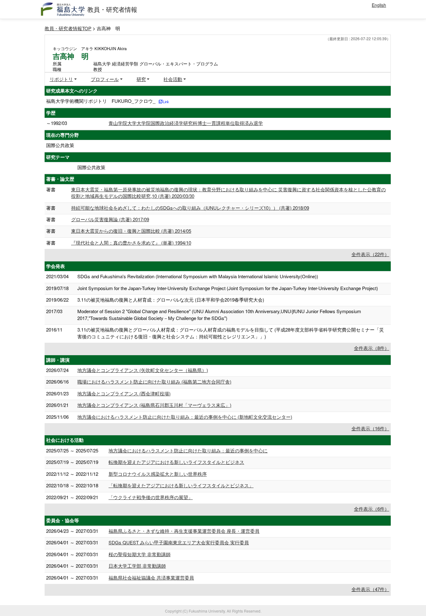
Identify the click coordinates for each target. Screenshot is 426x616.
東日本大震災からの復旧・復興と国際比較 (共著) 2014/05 (131, 230)
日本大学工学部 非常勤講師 (137, 565)
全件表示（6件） (371, 508)
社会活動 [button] (172, 79)
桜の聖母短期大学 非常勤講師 (140, 554)
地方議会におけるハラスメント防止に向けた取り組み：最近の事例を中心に (188, 450)
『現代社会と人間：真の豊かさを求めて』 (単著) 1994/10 (131, 242)
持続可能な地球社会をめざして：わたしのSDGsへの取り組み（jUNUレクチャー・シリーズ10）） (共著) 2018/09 (190, 207)
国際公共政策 (60, 145)
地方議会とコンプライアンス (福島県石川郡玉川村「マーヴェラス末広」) (154, 405)
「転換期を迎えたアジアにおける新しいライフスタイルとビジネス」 (181, 485)
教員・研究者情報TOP (68, 28)
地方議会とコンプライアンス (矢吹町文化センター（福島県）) (142, 370)
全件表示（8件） (371, 348)
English (379, 5)
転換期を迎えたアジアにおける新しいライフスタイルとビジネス (176, 462)
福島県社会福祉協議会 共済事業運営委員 (151, 577)
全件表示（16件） (370, 428)
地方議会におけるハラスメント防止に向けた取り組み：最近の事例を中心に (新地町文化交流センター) (184, 416)
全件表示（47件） (370, 589)
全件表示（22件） (370, 254)
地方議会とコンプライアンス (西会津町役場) (124, 393)
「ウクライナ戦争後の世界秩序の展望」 (151, 497)
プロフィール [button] (105, 79)
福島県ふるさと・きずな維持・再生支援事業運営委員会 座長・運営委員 (184, 531)
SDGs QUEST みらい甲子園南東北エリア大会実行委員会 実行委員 (179, 542)
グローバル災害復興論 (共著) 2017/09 (110, 219)
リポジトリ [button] (61, 79)
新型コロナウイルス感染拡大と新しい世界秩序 (158, 473)
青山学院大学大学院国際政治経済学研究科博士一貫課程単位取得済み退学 (186, 123)
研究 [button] (141, 79)
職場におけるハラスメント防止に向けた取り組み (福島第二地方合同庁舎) (154, 381)
